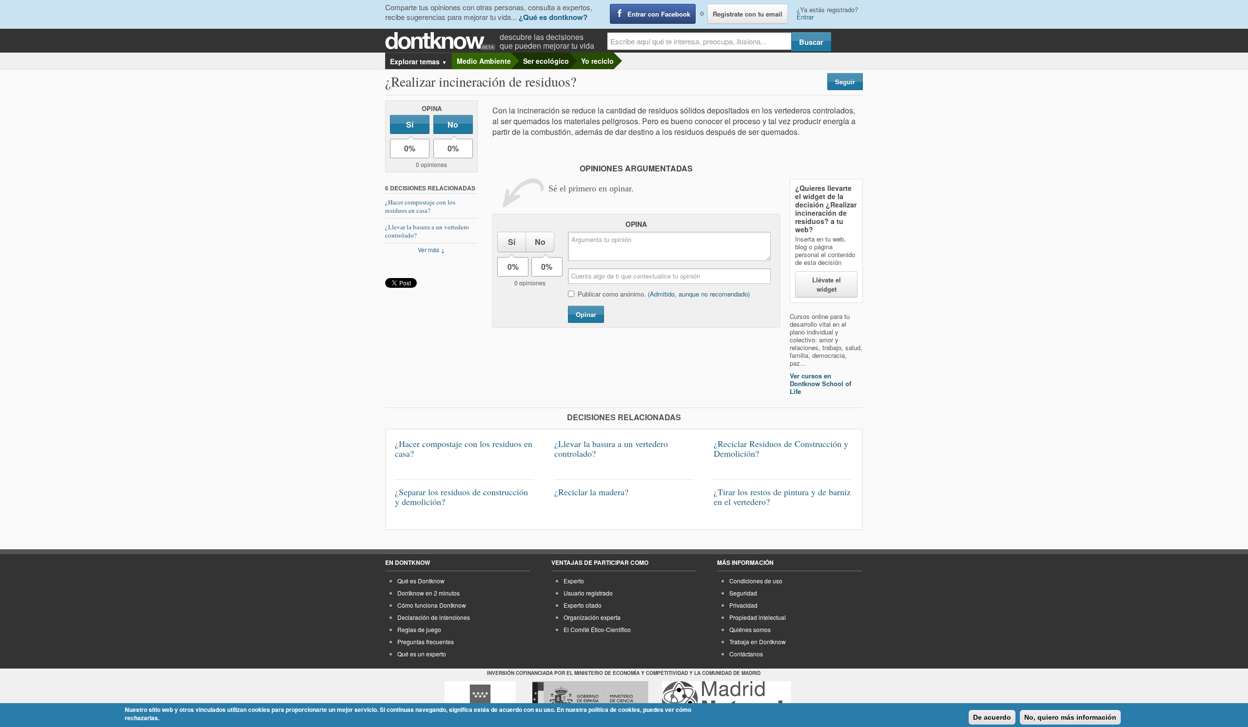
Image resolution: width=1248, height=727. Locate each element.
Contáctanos (746, 654)
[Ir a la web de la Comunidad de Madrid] (480, 699)
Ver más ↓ (431, 249)
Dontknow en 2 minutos (428, 593)
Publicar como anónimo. (664, 293)
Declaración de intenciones (433, 617)
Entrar (805, 16)
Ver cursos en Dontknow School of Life (820, 383)
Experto (574, 581)
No (453, 124)
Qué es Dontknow (421, 581)
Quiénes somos (750, 629)
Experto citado (583, 605)
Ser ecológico (546, 61)
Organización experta (592, 617)
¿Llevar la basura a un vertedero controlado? (427, 231)
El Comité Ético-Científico (597, 629)
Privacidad (743, 605)
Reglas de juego (419, 629)
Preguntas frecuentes (425, 641)
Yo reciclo (597, 61)
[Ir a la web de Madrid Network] (726, 699)
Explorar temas (418, 61)
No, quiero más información (1070, 717)
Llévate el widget (826, 284)
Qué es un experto (421, 654)
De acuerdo (992, 717)
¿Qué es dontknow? (553, 17)
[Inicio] (442, 41)
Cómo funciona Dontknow (431, 605)
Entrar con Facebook (658, 14)
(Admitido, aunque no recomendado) (699, 293)
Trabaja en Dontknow (757, 641)
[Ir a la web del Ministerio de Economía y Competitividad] (590, 699)
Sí (409, 124)
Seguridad (743, 593)
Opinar (586, 314)
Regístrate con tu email (747, 14)
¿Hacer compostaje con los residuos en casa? (420, 206)
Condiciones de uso (755, 581)
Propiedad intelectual (757, 617)
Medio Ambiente (484, 61)
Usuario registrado (588, 593)
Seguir (845, 81)
